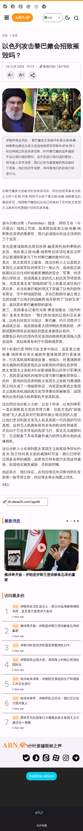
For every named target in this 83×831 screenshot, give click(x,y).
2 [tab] (70, 521)
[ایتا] (46, 758)
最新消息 (12, 521)
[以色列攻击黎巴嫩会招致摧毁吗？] (41, 110)
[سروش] (36, 758)
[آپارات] (56, 758)
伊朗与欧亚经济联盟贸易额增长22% (41, 645)
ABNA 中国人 (27, 17)
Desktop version (41, 776)
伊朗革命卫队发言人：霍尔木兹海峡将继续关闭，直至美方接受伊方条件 (45, 609)
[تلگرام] (76, 758)
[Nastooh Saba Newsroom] (41, 812)
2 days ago (18, 616)
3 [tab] (74, 521)
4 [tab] (78, 521)
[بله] (26, 758)
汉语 (49, 18)
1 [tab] (67, 521)
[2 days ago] (41, 550)
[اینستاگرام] (66, 758)
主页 (5, 35)
